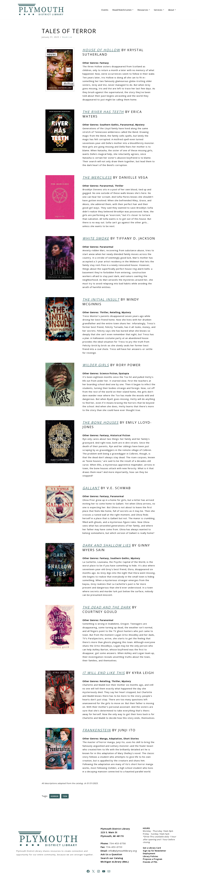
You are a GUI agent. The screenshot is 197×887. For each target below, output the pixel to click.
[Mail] (109, 871)
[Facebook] (88, 871)
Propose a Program (152, 859)
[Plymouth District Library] (41, 10)
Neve (19, 883)
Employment (149, 853)
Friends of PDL (150, 862)
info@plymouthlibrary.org (122, 850)
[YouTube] (103, 871)
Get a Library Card (152, 848)
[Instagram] (98, 871)
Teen (65, 796)
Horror (54, 796)
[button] (132, 9)
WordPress (46, 883)
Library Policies (150, 856)
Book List (67, 37)
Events (104, 9)
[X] (93, 871)
